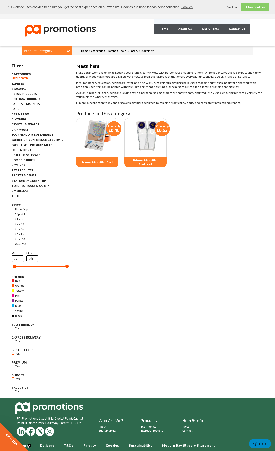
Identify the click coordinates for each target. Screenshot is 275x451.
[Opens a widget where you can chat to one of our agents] (260, 444)
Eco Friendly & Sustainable (32, 134)
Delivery (47, 445)
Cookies (112, 445)
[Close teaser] (29, 446)
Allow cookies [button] (255, 7)
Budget (18, 375)
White (19, 310)
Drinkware (20, 129)
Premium (19, 362)
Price (16, 205)
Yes (17, 328)
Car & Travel (21, 114)
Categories (98, 50)
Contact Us (237, 29)
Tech (15, 196)
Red (17, 280)
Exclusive (20, 387)
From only (114, 129)
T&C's (69, 445)
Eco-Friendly (23, 324)
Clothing (19, 119)
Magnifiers (148, 50)
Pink (17, 295)
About (102, 426)
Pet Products (22, 170)
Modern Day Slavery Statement (188, 445)
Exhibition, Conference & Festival (37, 139)
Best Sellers (23, 350)
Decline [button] (232, 7)
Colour (18, 277)
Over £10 (20, 244)
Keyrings (18, 165)
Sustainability (107, 430)
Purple (19, 300)
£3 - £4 (19, 229)
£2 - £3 (19, 224)
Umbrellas (20, 190)
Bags (15, 109)
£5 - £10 (20, 239)
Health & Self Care (26, 155)
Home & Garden (23, 160)
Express (18, 83)
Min (14, 253)
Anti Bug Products (26, 98)
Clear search (20, 77)
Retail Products (24, 93)
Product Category (38, 50)
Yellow (19, 290)
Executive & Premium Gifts (32, 145)
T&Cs (186, 426)
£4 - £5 (19, 234)
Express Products (152, 430)
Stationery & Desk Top (29, 180)
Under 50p (21, 209)
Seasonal (19, 88)
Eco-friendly (148, 426)
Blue (18, 305)
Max (29, 253)
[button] (14, 437)
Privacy (90, 445)
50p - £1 (20, 214)
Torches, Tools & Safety (123, 50)
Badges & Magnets (26, 104)
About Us (185, 29)
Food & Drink (21, 150)
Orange (19, 285)
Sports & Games (24, 175)
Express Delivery (26, 337)
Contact (187, 430)
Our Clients (210, 29)
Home (163, 29)
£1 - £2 (19, 219)
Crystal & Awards (25, 124)
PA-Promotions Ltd (30, 418)
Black (18, 315)
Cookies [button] (187, 7)
